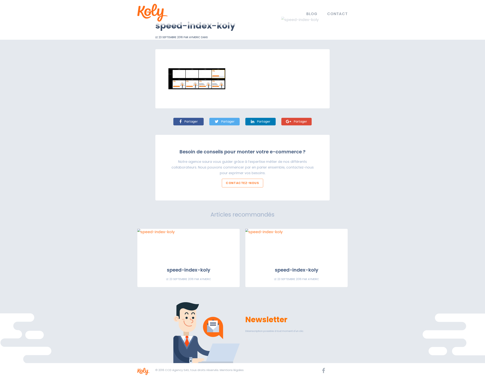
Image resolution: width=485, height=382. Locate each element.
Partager (191, 121)
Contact (337, 13)
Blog (312, 13)
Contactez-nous (242, 183)
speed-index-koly (188, 270)
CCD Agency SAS (177, 370)
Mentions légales (232, 370)
